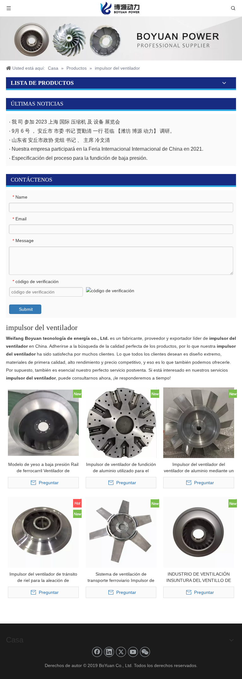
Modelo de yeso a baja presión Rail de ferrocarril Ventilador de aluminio (43, 468)
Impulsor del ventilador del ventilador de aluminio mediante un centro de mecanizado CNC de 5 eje (199, 468)
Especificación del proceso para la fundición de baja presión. (79, 158)
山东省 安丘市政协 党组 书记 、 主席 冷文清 (61, 140)
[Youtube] (133, 652)
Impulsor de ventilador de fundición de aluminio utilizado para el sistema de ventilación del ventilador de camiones (121, 468)
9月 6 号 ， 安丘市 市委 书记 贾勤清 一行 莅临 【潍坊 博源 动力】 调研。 (93, 131)
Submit (26, 309)
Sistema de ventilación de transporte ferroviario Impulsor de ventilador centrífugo (121, 577)
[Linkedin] (109, 652)
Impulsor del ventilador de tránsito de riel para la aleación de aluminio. (43, 577)
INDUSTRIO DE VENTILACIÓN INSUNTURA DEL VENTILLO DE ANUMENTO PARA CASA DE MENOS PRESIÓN (198, 577)
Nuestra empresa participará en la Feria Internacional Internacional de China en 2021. (107, 149)
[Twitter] (121, 652)
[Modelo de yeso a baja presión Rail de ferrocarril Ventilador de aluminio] (43, 422)
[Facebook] (97, 652)
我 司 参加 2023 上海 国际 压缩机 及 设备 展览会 (66, 122)
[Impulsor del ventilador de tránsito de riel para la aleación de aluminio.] (43, 531)
